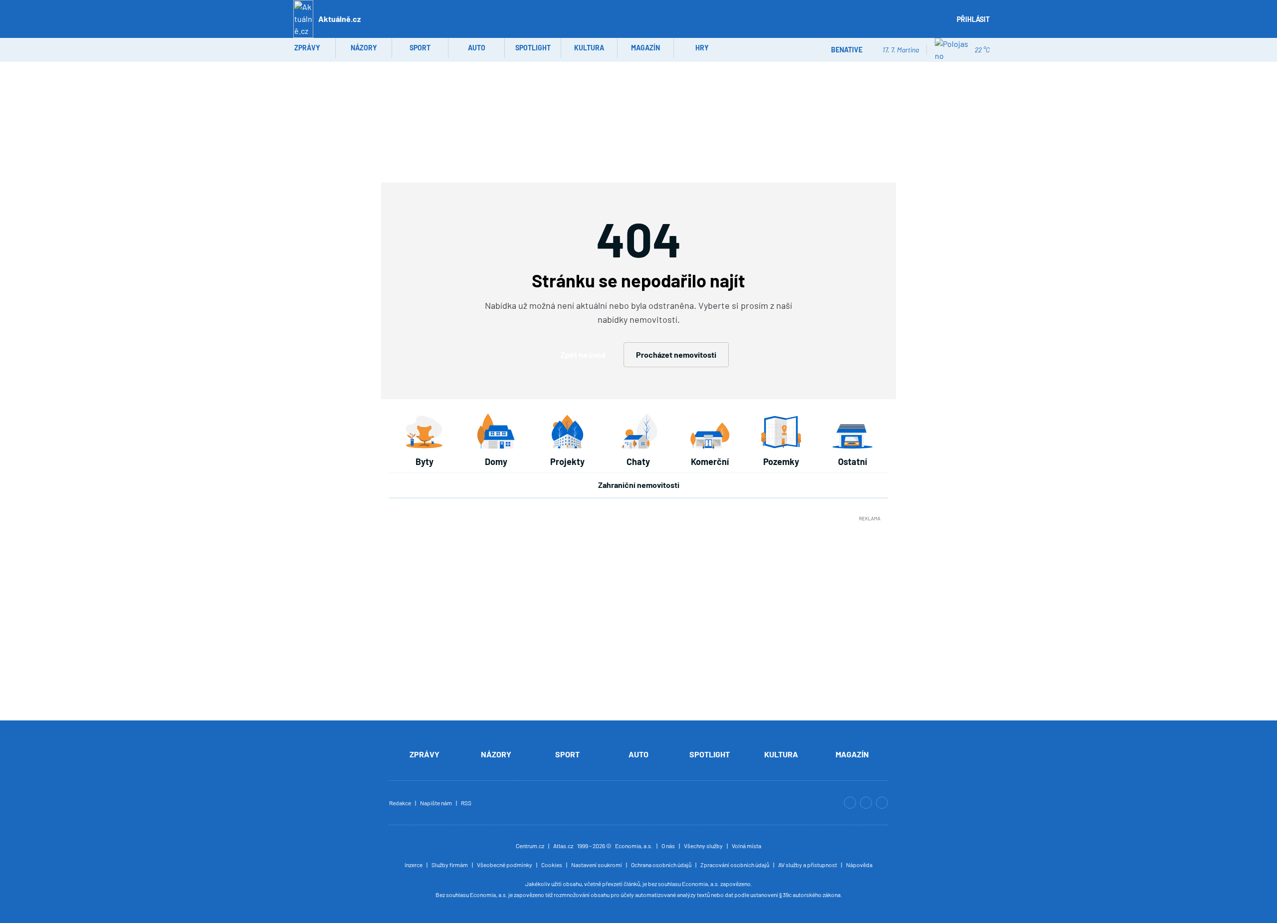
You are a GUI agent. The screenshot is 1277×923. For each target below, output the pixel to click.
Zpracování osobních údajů (734, 864)
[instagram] (850, 803)
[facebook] (882, 803)
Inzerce (414, 864)
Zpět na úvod (583, 354)
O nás (668, 845)
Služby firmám (449, 864)
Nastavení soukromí (596, 864)
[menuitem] (307, 48)
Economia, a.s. (633, 845)
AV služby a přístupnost (807, 864)
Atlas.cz (563, 845)
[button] (939, 24)
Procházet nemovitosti (676, 354)
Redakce (400, 802)
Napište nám (436, 802)
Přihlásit (973, 19)
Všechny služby (703, 845)
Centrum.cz (530, 845)
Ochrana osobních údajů (661, 864)
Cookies (551, 864)
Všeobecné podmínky (504, 864)
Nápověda (859, 864)
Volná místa (746, 845)
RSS (466, 802)
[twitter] (866, 803)
